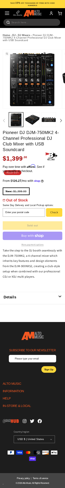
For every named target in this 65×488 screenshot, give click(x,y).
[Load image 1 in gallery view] (16, 119)
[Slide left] (4, 121)
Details (10, 297)
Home (6, 35)
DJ (14, 35)
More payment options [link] (32, 244)
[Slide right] (61, 121)
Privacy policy (23, 478)
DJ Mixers (24, 35)
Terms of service (40, 478)
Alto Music (26, 483)
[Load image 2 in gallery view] (32, 119)
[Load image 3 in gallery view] (49, 119)
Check (54, 212)
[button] (7, 13)
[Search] (8, 22)
